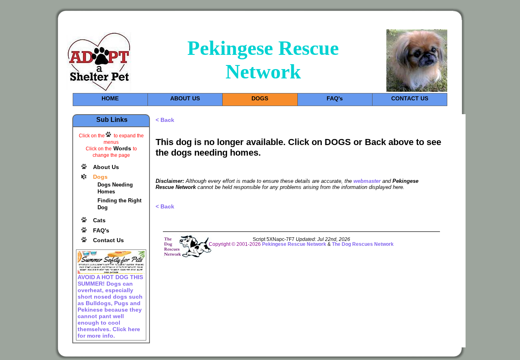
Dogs (100, 176)
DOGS (259, 98)
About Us (106, 167)
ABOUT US (185, 98)
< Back (165, 120)
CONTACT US (409, 98)
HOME (110, 98)
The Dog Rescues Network (363, 244)
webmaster (367, 181)
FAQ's (335, 98)
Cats (99, 220)
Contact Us (108, 240)
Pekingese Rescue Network (294, 244)
